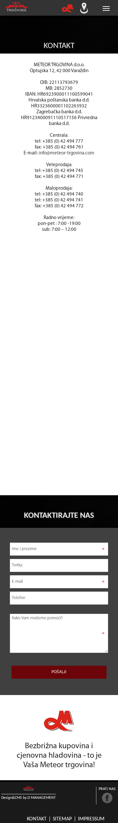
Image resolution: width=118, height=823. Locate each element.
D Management (42, 798)
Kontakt (37, 819)
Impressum (91, 819)
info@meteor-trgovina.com (66, 153)
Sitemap (62, 819)
